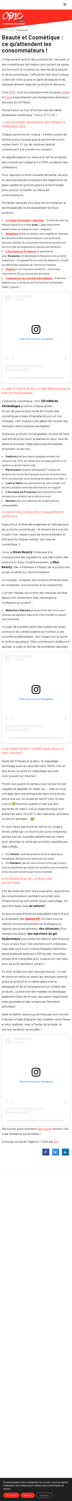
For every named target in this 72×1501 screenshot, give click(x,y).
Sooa (8, 97)
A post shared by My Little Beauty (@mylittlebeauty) (36, 1120)
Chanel (10, 269)
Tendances (22, 29)
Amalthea (12, 233)
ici (55, 1141)
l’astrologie (45, 1129)
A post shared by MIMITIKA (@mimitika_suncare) (36, 737)
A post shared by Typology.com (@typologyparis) (36, 377)
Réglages (44, 1495)
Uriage (65, 92)
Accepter (11, 1495)
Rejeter (27, 1495)
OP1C (12, 92)
